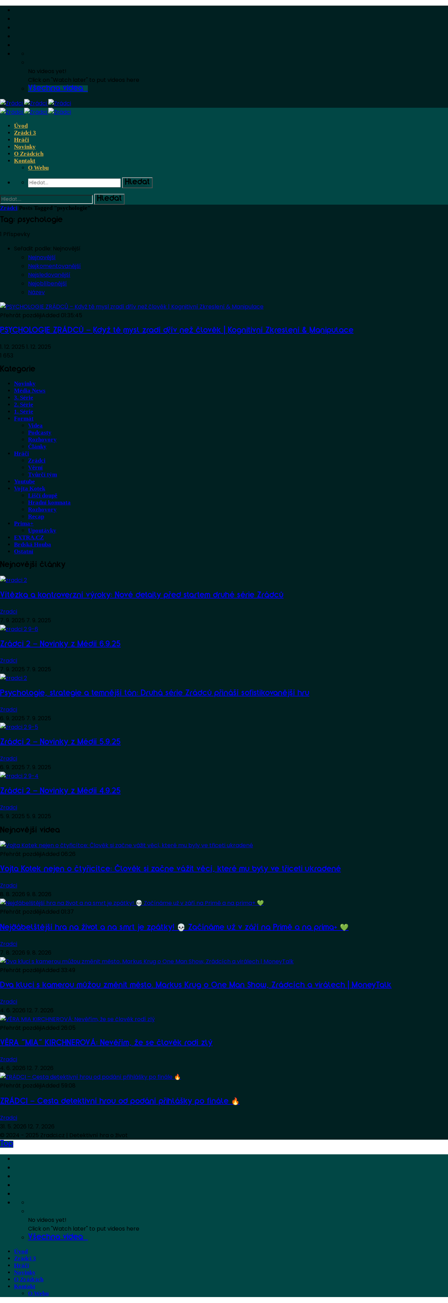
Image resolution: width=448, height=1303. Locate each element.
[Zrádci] (35, 103)
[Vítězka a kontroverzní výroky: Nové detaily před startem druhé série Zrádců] (13, 580)
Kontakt (24, 160)
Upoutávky (42, 530)
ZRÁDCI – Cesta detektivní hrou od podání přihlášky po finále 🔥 (120, 1101)
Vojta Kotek (29, 488)
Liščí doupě (42, 495)
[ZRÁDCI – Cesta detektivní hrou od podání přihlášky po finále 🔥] (90, 1077)
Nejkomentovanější (54, 266)
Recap (36, 516)
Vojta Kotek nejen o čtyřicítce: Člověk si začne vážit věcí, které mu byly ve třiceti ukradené (170, 869)
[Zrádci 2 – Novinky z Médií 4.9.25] (19, 776)
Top (6, 1144)
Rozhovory (42, 439)
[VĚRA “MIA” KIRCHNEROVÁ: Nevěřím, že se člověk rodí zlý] (77, 1019)
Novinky (25, 146)
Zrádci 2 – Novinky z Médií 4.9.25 (60, 791)
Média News (30, 390)
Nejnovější (42, 257)
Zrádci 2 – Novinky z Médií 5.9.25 (60, 742)
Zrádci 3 (25, 132)
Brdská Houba (32, 544)
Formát (24, 418)
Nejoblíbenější (47, 283)
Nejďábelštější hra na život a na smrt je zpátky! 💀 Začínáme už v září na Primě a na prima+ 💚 (174, 928)
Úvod (21, 125)
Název (36, 292)
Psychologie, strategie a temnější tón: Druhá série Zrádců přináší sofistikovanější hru (154, 693)
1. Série (23, 411)
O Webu (38, 167)
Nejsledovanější (49, 275)
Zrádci (9, 208)
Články (37, 446)
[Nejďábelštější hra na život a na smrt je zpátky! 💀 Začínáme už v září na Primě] (132, 903)
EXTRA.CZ (29, 537)
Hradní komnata (49, 502)
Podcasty (39, 432)
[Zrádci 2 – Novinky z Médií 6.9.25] (19, 629)
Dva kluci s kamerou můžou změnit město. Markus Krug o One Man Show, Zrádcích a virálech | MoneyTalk (196, 985)
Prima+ (24, 523)
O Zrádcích (28, 153)
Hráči (21, 139)
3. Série (23, 397)
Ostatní (23, 551)
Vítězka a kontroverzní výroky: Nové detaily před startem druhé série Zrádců (142, 595)
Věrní (35, 467)
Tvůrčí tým (42, 474)
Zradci (8, 612)
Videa (35, 425)
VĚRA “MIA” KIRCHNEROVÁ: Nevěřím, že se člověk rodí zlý (106, 1043)
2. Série (23, 404)
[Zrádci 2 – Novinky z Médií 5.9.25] (19, 727)
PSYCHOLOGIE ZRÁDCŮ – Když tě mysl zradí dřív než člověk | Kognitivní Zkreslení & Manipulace (177, 330)
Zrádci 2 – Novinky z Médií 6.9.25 (60, 644)
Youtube (24, 481)
